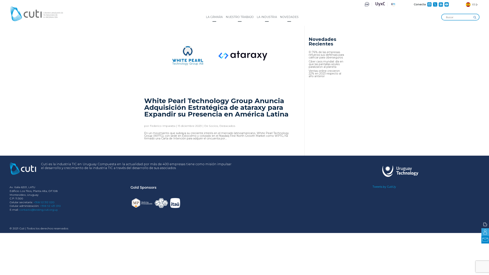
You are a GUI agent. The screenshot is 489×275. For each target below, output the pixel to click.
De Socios (211, 126)
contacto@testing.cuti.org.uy (38, 209)
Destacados (227, 126)
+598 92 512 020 (43, 202)
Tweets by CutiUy (384, 186)
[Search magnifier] (475, 17)
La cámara (214, 17)
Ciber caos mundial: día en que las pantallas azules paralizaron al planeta (326, 64)
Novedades (289, 17)
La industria (267, 17)
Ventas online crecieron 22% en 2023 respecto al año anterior (325, 73)
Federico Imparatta (162, 126)
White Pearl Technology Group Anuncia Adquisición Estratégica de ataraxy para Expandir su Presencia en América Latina (216, 107)
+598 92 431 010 (50, 206)
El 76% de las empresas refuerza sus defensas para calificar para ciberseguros (326, 54)
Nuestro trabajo (240, 17)
